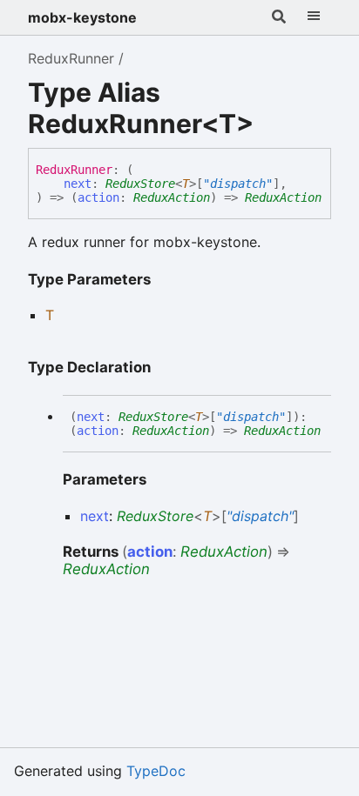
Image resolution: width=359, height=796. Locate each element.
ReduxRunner (71, 58)
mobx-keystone (82, 17)
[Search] (278, 17)
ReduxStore (140, 184)
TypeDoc (156, 770)
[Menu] (313, 17)
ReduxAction (171, 197)
